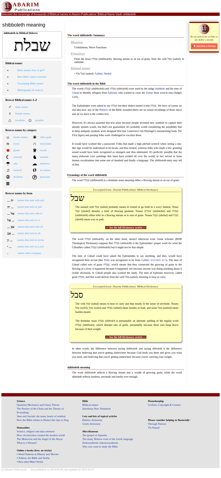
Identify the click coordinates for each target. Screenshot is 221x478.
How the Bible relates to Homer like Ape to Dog (43, 420)
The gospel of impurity (94, 435)
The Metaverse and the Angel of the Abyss (40, 439)
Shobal (107, 73)
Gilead (75, 92)
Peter (107, 260)
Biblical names (90, 404)
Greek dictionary (91, 423)
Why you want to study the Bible (100, 446)
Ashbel (98, 73)
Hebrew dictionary (92, 420)
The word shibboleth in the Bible (86, 83)
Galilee (145, 260)
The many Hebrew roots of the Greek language (107, 439)
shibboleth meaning (78, 367)
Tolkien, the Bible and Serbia (34, 458)
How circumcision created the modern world (41, 435)
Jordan (149, 92)
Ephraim (112, 92)
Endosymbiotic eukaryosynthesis (100, 442)
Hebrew (103, 109)
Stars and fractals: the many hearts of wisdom (41, 416)
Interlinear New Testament (96, 408)
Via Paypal (154, 427)
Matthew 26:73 (158, 260)
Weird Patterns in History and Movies (38, 454)
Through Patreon (157, 423)
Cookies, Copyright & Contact (164, 404)
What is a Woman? (27, 442)
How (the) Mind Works (30, 461)
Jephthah (160, 88)
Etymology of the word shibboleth (87, 175)
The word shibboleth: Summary (86, 35)
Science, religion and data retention (36, 431)
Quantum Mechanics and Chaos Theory (38, 404)
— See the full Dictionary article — (126, 227)
